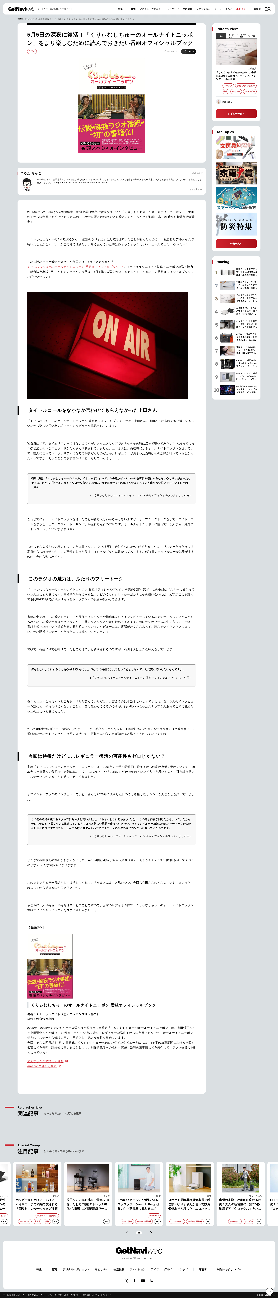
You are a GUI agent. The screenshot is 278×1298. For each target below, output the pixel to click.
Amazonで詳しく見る (42, 1066)
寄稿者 (257, 9)
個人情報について (35, 1295)
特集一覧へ (236, 243)
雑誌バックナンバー (229, 1269)
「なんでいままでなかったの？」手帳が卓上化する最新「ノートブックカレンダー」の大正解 (236, 75)
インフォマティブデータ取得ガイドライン (62, 1295)
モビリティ (173, 9)
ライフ (218, 9)
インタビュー (231, 36)
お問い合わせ (106, 1295)
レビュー (221, 36)
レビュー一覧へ (236, 113)
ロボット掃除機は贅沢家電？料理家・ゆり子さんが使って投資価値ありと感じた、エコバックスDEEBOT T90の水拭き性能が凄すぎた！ (139, 1204)
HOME (20, 19)
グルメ (228, 9)
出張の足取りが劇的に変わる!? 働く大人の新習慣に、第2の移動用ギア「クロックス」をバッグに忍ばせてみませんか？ (189, 1204)
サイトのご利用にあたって (13, 1295)
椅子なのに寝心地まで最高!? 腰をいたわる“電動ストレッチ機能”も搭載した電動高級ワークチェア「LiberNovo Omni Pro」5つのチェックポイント (37, 1204)
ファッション (203, 9)
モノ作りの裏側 (241, 36)
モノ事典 (251, 36)
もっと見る (196, 189)
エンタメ (241, 9)
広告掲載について (90, 1295)
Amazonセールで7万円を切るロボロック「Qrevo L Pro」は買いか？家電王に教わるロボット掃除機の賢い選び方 (88, 1204)
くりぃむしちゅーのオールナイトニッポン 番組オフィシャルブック (73, 266)
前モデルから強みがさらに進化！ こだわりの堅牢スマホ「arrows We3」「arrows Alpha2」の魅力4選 (238, 1204)
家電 (133, 9)
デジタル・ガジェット (151, 9)
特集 (120, 9)
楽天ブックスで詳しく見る (45, 1061)
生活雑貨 (187, 9)
